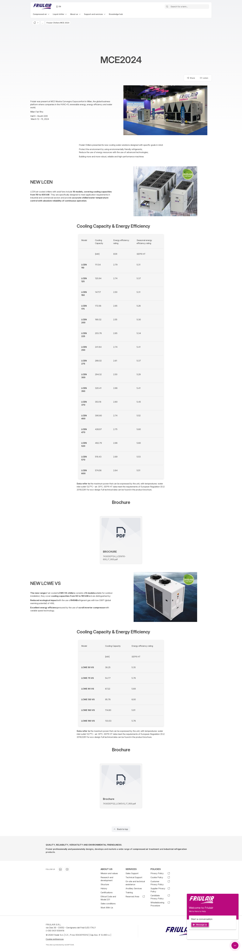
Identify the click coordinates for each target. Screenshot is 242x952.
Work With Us (107, 907)
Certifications (107, 892)
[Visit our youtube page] (67, 869)
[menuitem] (41, 14)
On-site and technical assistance (135, 883)
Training (129, 892)
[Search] (167, 6)
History (104, 888)
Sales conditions (108, 903)
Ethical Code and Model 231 (108, 898)
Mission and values (109, 873)
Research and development (107, 879)
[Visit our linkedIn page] (60, 869)
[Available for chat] (234, 945)
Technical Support (134, 877)
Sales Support (132, 873)
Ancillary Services (134, 888)
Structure (105, 884)
